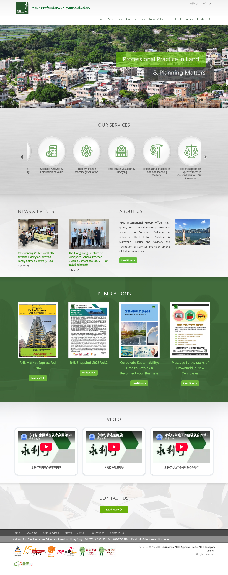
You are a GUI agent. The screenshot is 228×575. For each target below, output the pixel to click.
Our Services (135, 19)
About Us (114, 19)
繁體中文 (194, 3)
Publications (183, 19)
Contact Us (204, 19)
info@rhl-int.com (147, 539)
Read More (127, 260)
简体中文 (207, 3)
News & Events (159, 19)
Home (100, 19)
